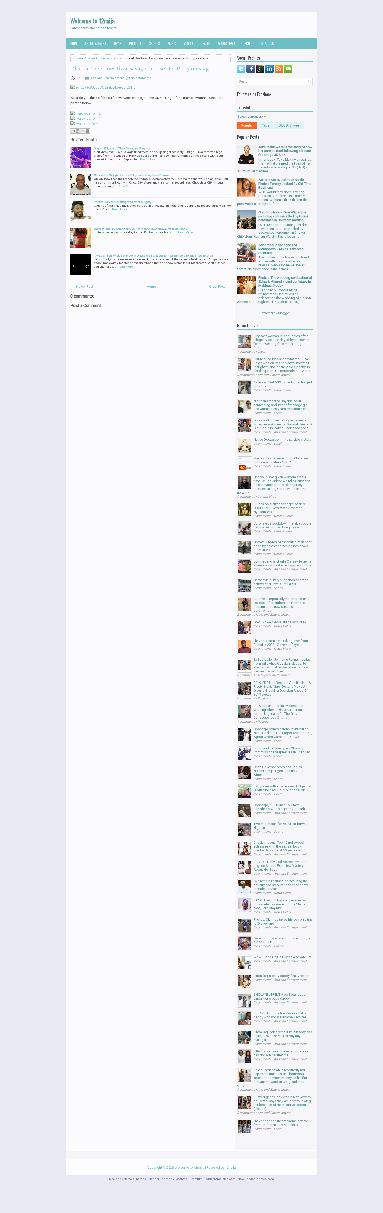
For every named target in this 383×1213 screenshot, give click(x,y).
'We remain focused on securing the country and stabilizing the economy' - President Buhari (282, 885)
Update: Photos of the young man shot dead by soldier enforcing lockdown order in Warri (283, 546)
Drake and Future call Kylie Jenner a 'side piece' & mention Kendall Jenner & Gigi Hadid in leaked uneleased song (283, 424)
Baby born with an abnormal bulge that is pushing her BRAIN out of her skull (282, 788)
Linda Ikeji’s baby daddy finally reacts (281, 976)
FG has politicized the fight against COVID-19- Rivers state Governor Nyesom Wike (280, 508)
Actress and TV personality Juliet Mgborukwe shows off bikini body (140, 229)
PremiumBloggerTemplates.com (212, 1179)
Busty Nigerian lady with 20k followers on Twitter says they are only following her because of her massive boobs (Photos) (282, 1103)
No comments (141, 78)
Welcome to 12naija (92, 20)
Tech (246, 43)
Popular (247, 125)
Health (205, 43)
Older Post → (219, 286)
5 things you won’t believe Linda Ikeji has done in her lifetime (281, 1053)
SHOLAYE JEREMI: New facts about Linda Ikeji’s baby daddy (280, 996)
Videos (188, 43)
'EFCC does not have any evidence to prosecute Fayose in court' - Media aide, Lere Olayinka (281, 904)
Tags (265, 125)
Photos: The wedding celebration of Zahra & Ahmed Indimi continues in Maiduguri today (285, 281)
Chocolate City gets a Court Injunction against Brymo (131, 175)
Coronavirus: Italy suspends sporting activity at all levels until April (281, 582)
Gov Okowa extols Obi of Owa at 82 (280, 622)
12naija (230, 1168)
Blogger (284, 313)
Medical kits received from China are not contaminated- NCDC (281, 460)
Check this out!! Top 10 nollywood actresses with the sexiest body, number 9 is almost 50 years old (279, 846)
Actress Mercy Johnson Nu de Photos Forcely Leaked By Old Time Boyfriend (284, 183)
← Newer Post (82, 286)
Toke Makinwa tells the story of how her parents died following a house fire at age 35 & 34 (285, 151)
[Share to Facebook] (87, 131)
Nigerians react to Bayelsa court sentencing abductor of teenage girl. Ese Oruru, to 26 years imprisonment (281, 405)
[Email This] (72, 131)
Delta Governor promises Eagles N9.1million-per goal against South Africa (279, 771)
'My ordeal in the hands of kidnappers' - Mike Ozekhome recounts (281, 249)
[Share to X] (82, 131)
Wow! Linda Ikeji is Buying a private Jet (282, 957)
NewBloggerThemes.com (256, 1179)
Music (172, 43)
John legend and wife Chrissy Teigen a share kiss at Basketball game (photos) (283, 563)
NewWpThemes (135, 1179)
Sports (154, 43)
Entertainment (95, 43)
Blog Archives (289, 125)
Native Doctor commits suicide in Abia (282, 439)
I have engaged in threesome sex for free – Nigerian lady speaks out (281, 1123)
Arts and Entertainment (101, 58)
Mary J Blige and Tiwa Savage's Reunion (122, 148)
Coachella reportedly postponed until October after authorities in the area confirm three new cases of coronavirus (281, 604)
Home (73, 43)
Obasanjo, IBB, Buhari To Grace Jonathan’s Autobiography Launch (279, 807)
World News (226, 43)
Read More (147, 159)
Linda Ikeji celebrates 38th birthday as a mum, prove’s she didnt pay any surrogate (283, 1036)
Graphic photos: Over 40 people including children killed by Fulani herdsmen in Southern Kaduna (283, 216)
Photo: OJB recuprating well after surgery (122, 202)
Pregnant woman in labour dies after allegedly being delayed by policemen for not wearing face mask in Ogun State (282, 342)
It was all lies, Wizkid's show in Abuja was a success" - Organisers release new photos (153, 255)
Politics (135, 43)
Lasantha (181, 1179)
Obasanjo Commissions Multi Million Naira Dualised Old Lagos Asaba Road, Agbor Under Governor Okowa (283, 733)
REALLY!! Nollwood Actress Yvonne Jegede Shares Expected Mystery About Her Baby (280, 865)
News (117, 43)
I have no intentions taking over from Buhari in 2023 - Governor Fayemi (281, 643)
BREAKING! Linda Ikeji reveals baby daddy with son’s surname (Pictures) (281, 1015)
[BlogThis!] (77, 131)
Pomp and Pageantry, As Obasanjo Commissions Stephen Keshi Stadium (282, 750)
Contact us (266, 43)
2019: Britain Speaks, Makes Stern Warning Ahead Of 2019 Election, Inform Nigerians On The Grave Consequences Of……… (279, 711)
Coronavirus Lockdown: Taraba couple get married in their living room (282, 525)
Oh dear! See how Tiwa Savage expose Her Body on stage (141, 68)
